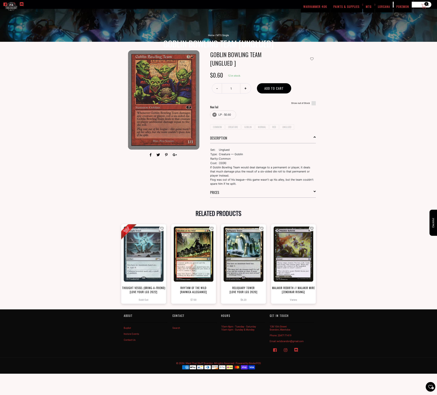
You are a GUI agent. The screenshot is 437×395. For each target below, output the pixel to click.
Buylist (127, 328)
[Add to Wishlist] (312, 59)
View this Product (145, 264)
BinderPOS (255, 363)
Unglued (286, 127)
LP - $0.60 (224, 114)
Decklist (433, 223)
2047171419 (284, 335)
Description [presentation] (218, 138)
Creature (233, 127)
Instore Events (131, 334)
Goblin (248, 127)
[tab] (263, 139)
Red (274, 127)
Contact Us (130, 340)
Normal (262, 127)
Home (211, 35)
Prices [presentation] (214, 192)
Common (217, 127)
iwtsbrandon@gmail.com (290, 341)
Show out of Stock (300, 103)
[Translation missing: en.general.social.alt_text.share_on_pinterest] (167, 155)
